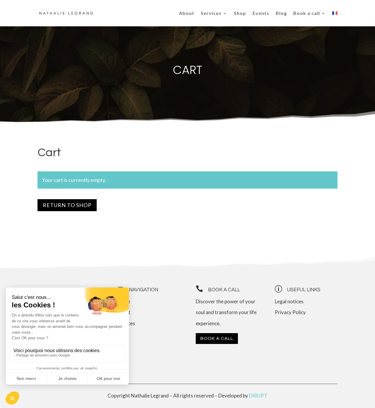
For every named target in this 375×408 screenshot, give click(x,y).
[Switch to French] (335, 13)
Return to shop (67, 205)
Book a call (216, 338)
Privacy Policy (290, 312)
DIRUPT (258, 395)
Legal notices (289, 301)
